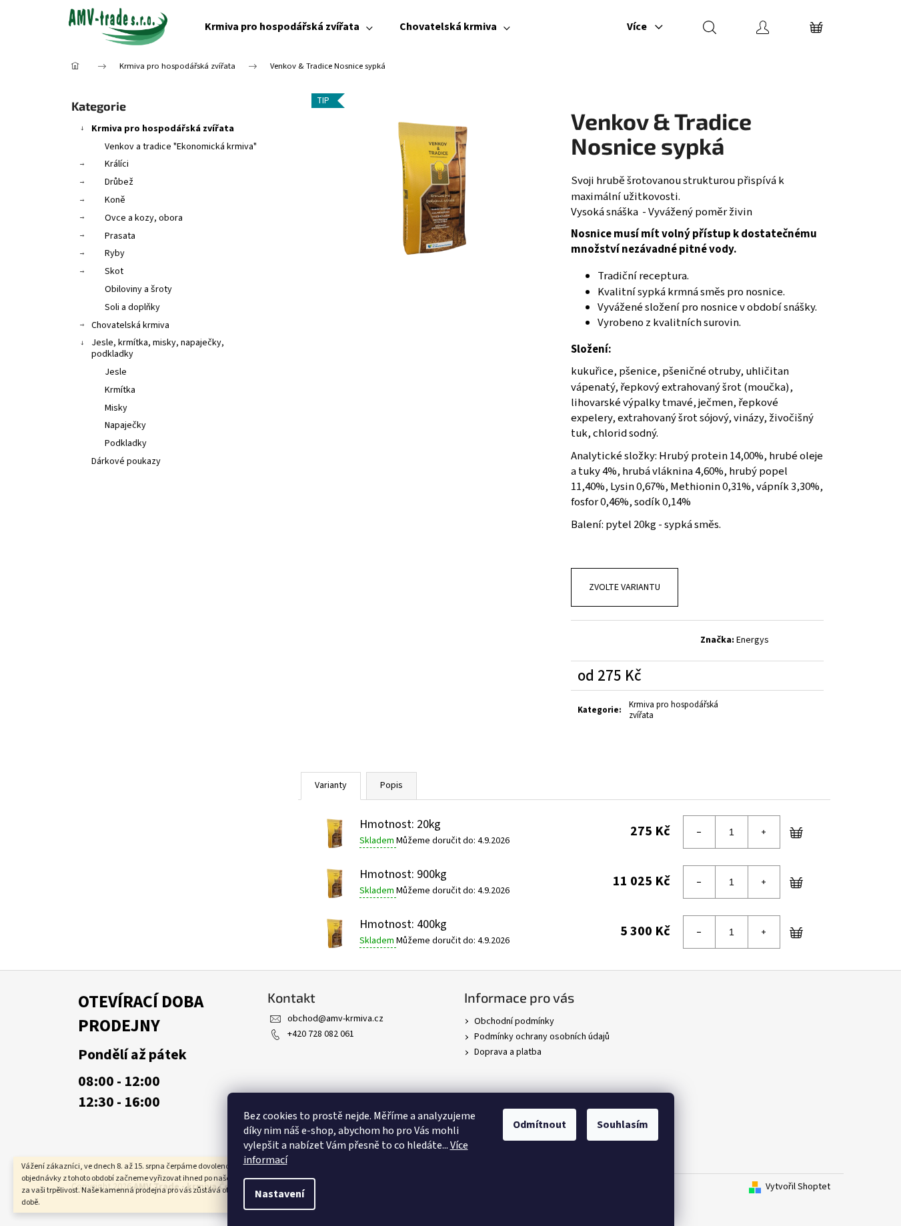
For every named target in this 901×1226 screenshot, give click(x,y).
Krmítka (120, 390)
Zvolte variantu (624, 587)
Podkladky (126, 443)
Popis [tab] (391, 785)
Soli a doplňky (132, 307)
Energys (752, 640)
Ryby (115, 253)
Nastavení (279, 1194)
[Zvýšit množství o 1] (764, 832)
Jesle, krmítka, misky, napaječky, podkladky (157, 348)
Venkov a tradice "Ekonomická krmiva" (181, 146)
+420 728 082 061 (320, 1034)
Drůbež (119, 182)
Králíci (117, 164)
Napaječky (125, 425)
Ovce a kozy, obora (144, 218)
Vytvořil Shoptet (798, 1187)
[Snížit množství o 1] (700, 832)
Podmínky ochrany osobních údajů (542, 1036)
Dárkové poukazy (126, 461)
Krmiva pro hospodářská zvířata (162, 128)
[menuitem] (288, 26)
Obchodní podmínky (514, 1021)
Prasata (120, 236)
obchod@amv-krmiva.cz (335, 1018)
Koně (115, 200)
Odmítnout (539, 1124)
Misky (116, 408)
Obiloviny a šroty (138, 289)
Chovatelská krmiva (130, 325)
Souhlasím (622, 1124)
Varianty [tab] (331, 785)
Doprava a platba (508, 1052)
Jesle (116, 372)
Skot (114, 271)
